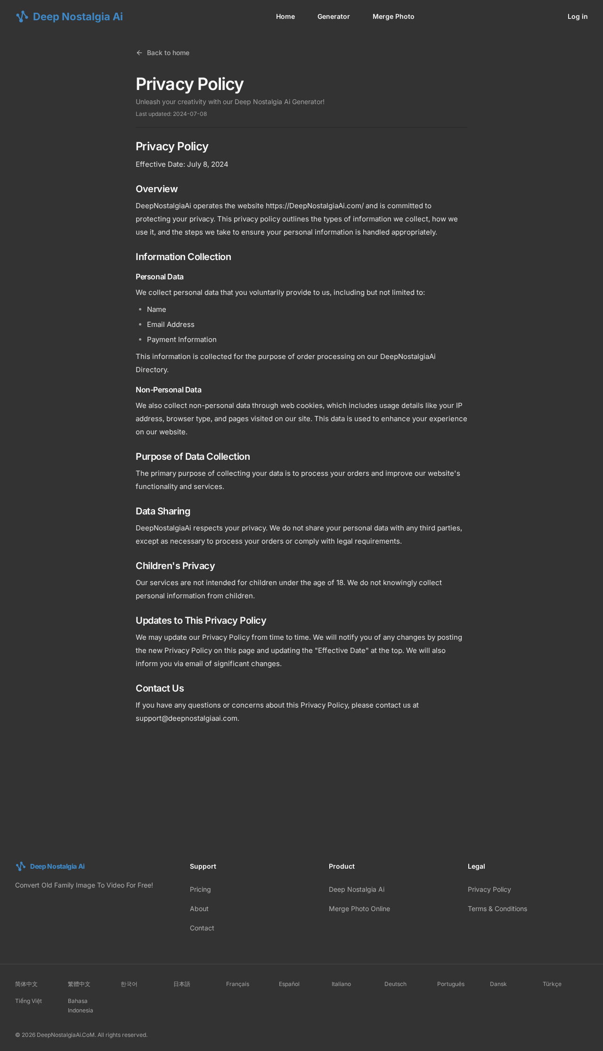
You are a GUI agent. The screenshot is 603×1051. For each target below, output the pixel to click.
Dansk (498, 983)
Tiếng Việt (28, 1000)
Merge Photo (394, 16)
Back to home (168, 53)
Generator (334, 16)
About (199, 908)
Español (289, 983)
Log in (578, 16)
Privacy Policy (489, 889)
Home (285, 16)
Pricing (200, 889)
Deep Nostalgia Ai (356, 889)
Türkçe (552, 983)
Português (450, 983)
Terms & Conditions (497, 908)
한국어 (129, 983)
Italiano (341, 983)
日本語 (181, 983)
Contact (202, 928)
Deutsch (395, 983)
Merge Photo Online (359, 908)
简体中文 (26, 983)
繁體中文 (79, 983)
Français (237, 983)
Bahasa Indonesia (80, 1005)
